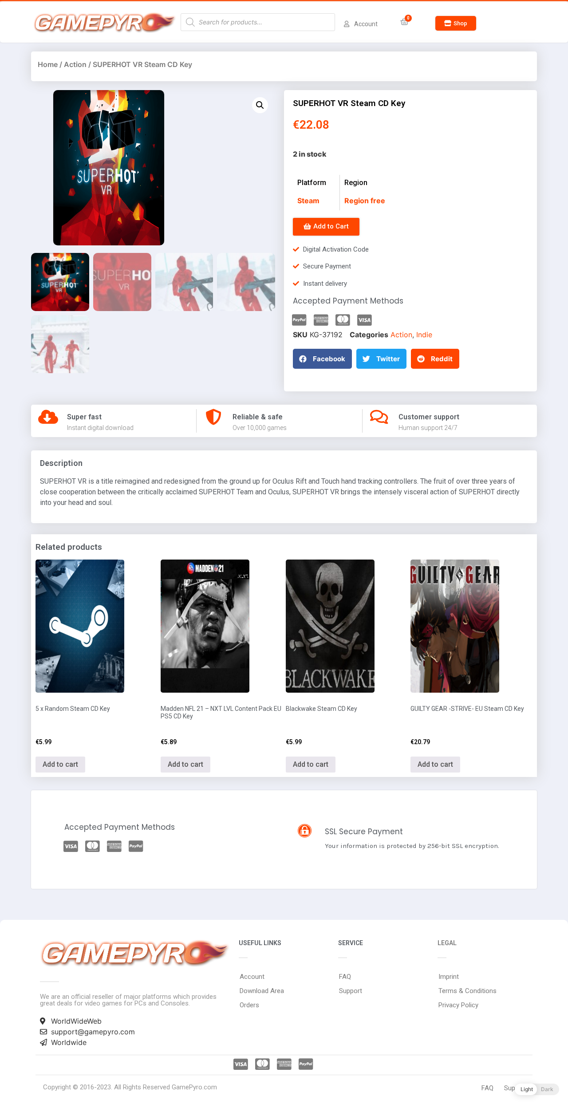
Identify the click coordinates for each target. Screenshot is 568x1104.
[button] (455, 23)
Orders (249, 1005)
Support (350, 991)
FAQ (345, 977)
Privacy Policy (458, 1005)
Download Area (262, 991)
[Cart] (404, 22)
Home (48, 64)
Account (252, 977)
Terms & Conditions (467, 991)
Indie (424, 334)
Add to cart (60, 764)
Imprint (448, 977)
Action (75, 64)
